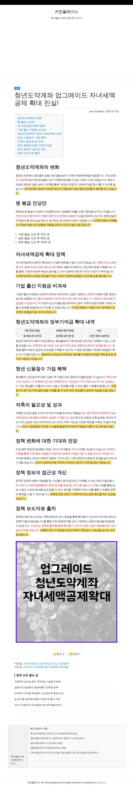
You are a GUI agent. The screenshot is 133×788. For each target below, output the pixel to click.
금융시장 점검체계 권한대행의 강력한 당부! (36, 687)
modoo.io (101, 782)
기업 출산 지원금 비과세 (32, 129)
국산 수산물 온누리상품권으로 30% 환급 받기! (38, 704)
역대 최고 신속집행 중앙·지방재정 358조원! (46, 666)
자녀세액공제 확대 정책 (31, 125)
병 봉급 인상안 (26, 122)
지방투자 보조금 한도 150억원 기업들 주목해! (37, 681)
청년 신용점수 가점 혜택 (32, 137)
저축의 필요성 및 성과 (30, 141)
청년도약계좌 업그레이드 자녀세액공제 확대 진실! (53, 733)
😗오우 (74, 654)
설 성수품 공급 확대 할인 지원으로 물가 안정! (37, 699)
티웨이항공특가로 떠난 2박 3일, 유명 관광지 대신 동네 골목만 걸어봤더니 (64, 752)
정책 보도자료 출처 (29, 153)
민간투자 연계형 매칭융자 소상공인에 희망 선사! (39, 693)
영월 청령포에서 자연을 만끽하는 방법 (48, 747)
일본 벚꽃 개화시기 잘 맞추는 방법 (46, 743)
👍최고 (58, 654)
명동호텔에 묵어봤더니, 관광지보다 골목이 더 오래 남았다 (57, 738)
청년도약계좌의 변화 (30, 118)
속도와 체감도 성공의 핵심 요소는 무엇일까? (46, 663)
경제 (17, 88)
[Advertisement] (66, 48)
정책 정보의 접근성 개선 (32, 149)
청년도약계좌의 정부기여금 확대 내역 (39, 133)
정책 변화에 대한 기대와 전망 (35, 145)
